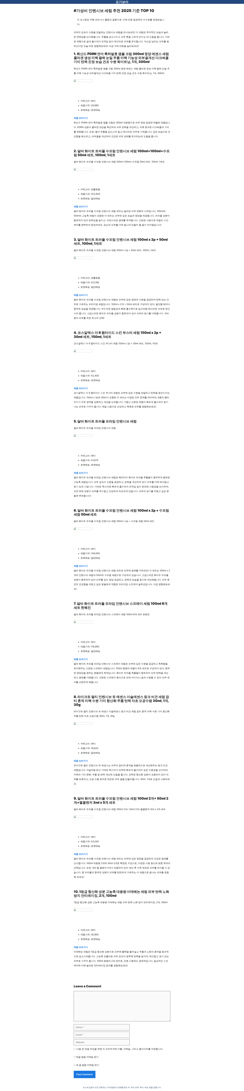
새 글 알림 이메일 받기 (87, 1065)
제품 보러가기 (81, 118)
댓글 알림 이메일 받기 (87, 1057)
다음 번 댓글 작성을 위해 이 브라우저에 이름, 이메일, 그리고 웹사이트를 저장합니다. (120, 1049)
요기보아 (122, 2)
